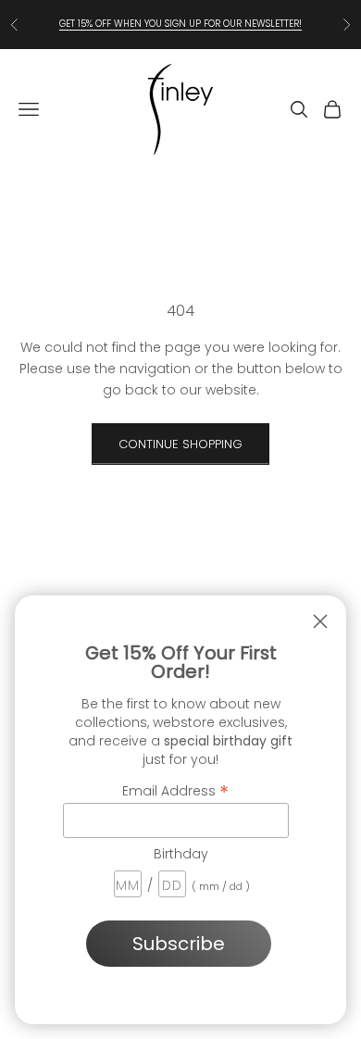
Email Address (175, 790)
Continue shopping (180, 444)
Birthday (181, 854)
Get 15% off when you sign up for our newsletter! (180, 24)
